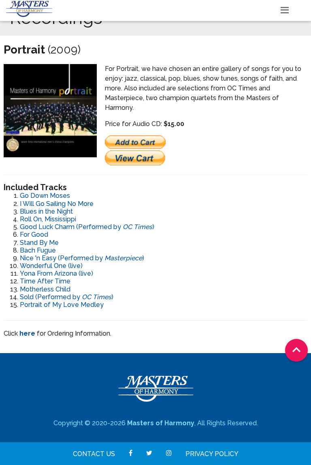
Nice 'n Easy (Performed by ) (82, 258)
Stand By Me (39, 242)
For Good (34, 234)
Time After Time (45, 281)
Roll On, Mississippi (48, 219)
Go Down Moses (45, 195)
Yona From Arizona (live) (56, 273)
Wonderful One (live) (51, 266)
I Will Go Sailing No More (57, 204)
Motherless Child (45, 289)
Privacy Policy (212, 454)
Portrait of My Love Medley (62, 305)
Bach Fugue (38, 250)
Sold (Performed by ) (66, 297)
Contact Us (94, 454)
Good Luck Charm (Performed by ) (87, 227)
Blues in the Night (46, 211)
